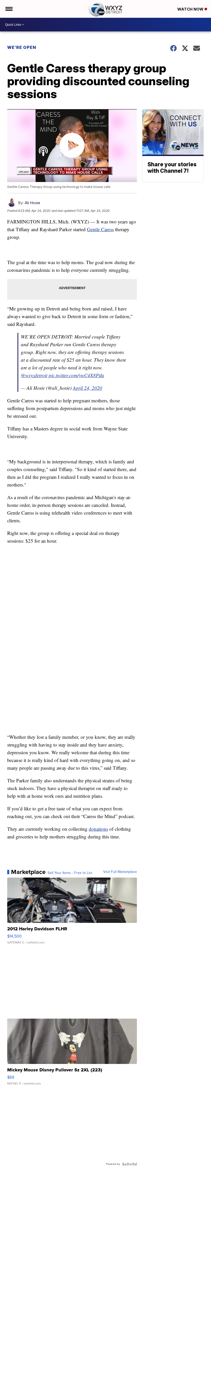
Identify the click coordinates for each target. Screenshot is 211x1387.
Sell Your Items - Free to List (70, 873)
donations (98, 829)
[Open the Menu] (8, 9)
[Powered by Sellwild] (129, 1164)
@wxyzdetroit (34, 375)
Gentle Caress (100, 229)
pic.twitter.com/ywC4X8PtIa (76, 375)
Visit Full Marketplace (120, 872)
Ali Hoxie (32, 202)
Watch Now (191, 9)
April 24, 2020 (87, 388)
